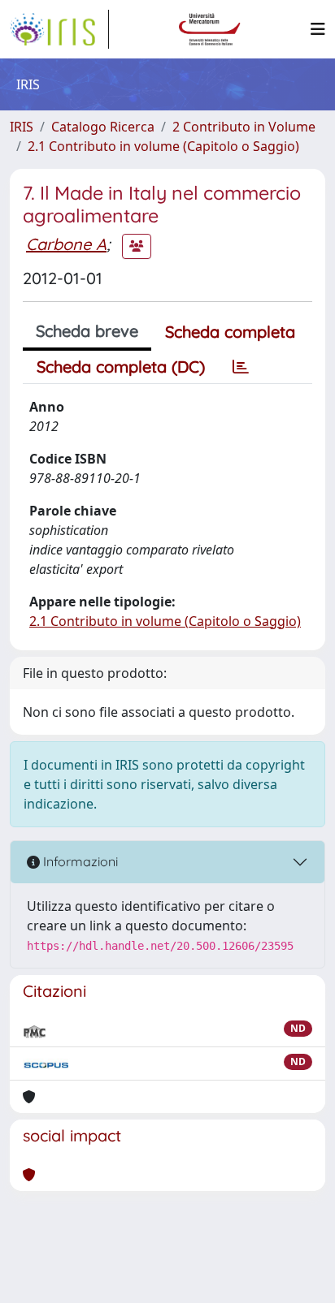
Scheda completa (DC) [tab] (121, 366)
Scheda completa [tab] (230, 331)
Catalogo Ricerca (102, 127)
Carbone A (66, 244)
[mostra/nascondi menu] (318, 29)
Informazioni (79, 861)
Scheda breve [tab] (87, 331)
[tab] (241, 367)
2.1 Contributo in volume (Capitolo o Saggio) (163, 146)
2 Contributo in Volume (243, 127)
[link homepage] (59, 29)
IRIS (21, 127)
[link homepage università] (210, 29)
